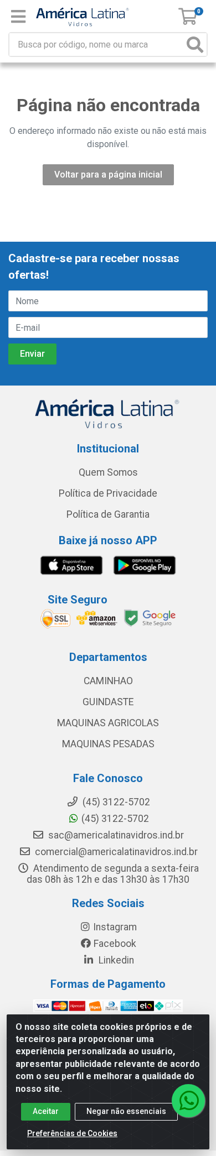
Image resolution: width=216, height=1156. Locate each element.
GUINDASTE (108, 701)
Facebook (115, 943)
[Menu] (18, 17)
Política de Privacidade (108, 493)
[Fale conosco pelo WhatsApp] (188, 1100)
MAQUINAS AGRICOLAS (108, 722)
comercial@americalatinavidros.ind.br (115, 851)
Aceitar (46, 1111)
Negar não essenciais (126, 1111)
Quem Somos (108, 472)
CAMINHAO (108, 680)
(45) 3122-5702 (115, 818)
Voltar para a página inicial (108, 174)
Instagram (115, 927)
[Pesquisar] (195, 44)
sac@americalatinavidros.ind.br (115, 835)
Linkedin (115, 960)
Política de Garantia (108, 514)
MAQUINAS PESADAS (108, 743)
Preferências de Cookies (72, 1133)
